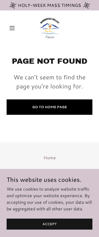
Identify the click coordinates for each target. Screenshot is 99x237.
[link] (49, 28)
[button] (13, 28)
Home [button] (49, 157)
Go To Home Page (49, 107)
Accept (49, 224)
